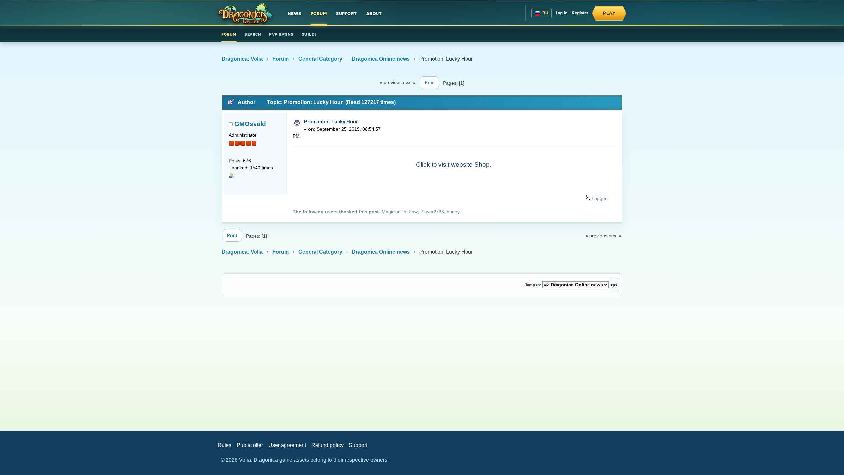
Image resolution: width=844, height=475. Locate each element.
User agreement (287, 445)
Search (252, 34)
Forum (319, 13)
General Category (320, 59)
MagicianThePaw (400, 211)
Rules (224, 445)
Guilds (309, 34)
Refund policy (327, 445)
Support (346, 13)
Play (609, 13)
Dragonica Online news (381, 59)
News (294, 13)
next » (409, 82)
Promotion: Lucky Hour (331, 121)
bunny (453, 211)
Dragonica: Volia (242, 59)
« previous (391, 82)
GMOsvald (250, 123)
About (374, 13)
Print (430, 82)
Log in (562, 13)
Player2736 (432, 211)
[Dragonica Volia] (245, 13)
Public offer (250, 445)
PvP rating (281, 34)
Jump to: (533, 285)
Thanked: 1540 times (251, 167)
